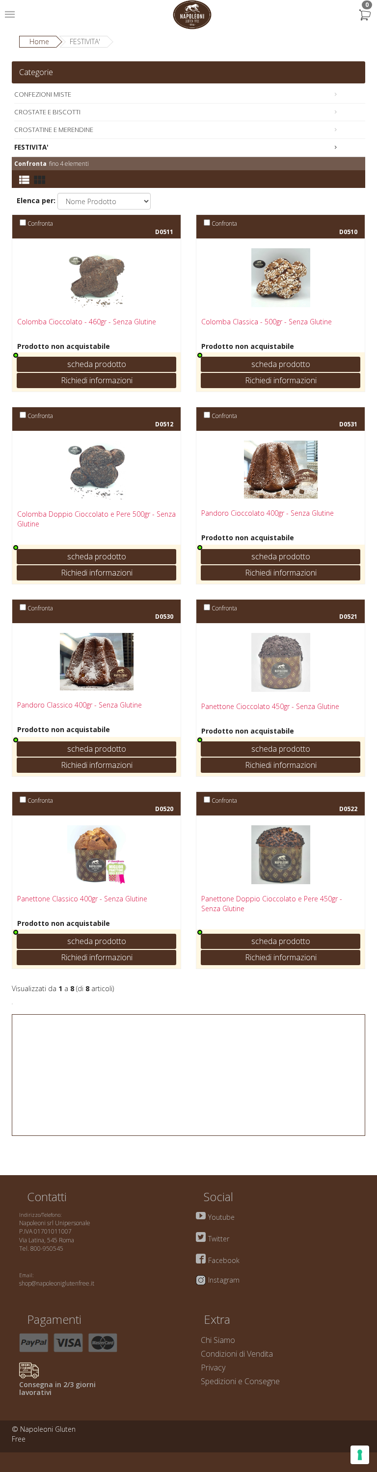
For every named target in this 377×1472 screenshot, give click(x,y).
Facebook (224, 1260)
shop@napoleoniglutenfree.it (56, 1283)
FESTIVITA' (31, 147)
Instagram (224, 1280)
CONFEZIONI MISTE (42, 94)
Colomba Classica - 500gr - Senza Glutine (266, 321)
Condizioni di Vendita (237, 1353)
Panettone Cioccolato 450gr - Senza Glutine (270, 706)
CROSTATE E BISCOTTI (47, 111)
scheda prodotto (96, 364)
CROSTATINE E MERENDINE (53, 129)
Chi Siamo (218, 1340)
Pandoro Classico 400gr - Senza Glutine (79, 705)
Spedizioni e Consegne (240, 1381)
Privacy (213, 1367)
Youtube (221, 1217)
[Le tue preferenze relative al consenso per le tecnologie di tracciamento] (359, 1455)
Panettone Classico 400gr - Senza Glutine (82, 898)
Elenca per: (36, 200)
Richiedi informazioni (97, 380)
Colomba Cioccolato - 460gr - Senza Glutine (86, 321)
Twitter (218, 1238)
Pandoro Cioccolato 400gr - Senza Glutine (267, 513)
